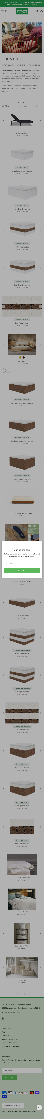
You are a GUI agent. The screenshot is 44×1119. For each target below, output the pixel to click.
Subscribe (22, 570)
